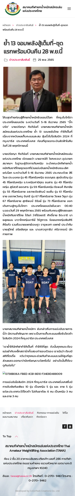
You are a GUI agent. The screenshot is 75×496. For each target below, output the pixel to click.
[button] (69, 9)
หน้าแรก (7, 413)
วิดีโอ (65, 413)
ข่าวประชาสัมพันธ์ (19, 59)
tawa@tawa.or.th (21, 476)
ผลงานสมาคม (10, 417)
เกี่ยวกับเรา (27, 417)
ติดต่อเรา (41, 417)
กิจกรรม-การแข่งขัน (48, 413)
